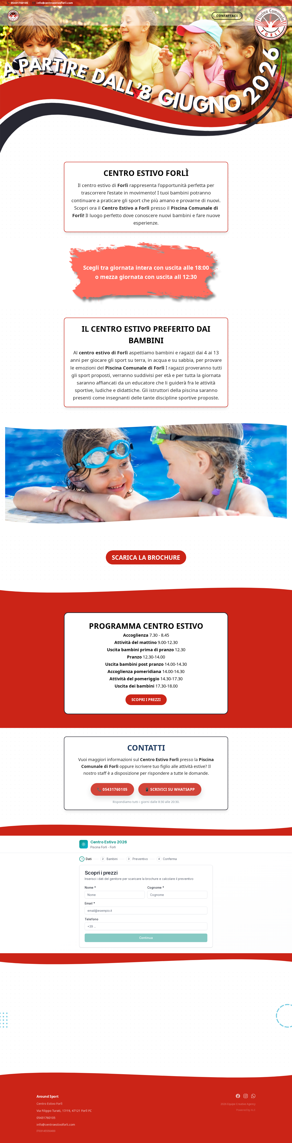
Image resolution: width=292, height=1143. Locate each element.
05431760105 (19, 3)
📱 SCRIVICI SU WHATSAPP (170, 789)
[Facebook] (238, 1096)
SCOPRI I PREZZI (146, 699)
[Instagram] (245, 1096)
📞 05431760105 (112, 789)
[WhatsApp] (253, 1096)
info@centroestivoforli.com (55, 3)
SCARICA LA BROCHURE (146, 557)
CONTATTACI (227, 16)
